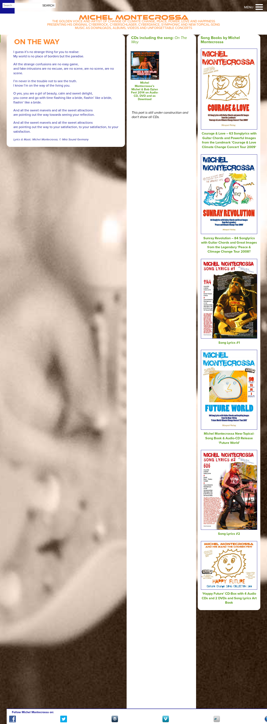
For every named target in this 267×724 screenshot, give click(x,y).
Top (259, 709)
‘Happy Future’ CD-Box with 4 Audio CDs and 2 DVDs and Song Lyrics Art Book (229, 598)
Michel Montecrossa (133, 16)
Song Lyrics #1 (229, 343)
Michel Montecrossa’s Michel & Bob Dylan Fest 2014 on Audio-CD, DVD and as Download (144, 91)
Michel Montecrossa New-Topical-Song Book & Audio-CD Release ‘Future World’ (229, 438)
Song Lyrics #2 (229, 534)
